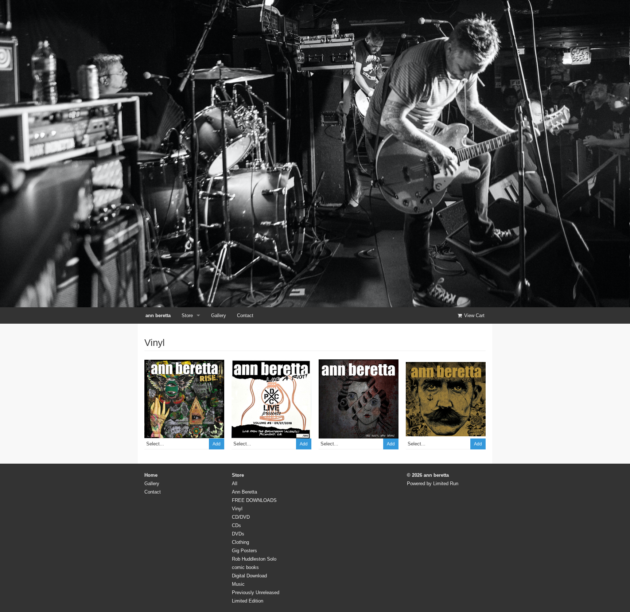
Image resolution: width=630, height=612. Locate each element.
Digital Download (249, 575)
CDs (236, 525)
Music (238, 584)
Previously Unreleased (255, 592)
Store (187, 315)
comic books (245, 567)
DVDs (238, 534)
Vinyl (237, 508)
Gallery (218, 315)
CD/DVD (241, 517)
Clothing (240, 542)
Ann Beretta (244, 492)
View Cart (474, 315)
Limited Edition (247, 601)
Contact (245, 315)
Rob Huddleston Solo (254, 559)
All (234, 483)
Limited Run (445, 483)
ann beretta (158, 315)
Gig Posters (244, 550)
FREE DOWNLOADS (254, 500)
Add (217, 444)
